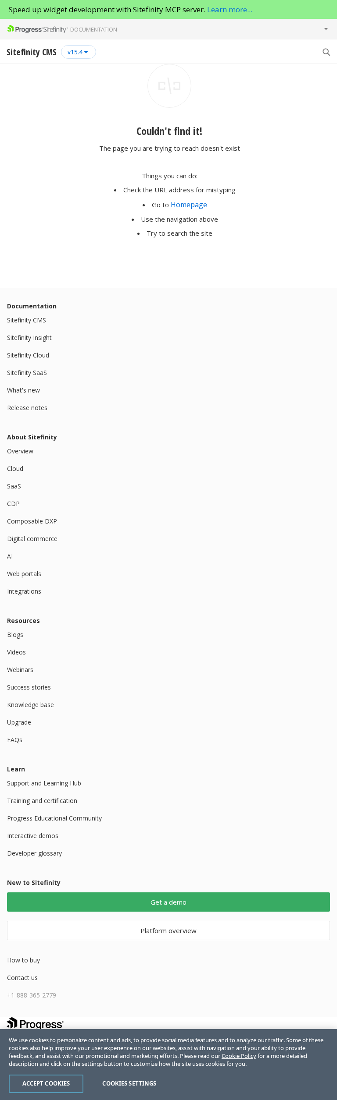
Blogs (15, 634)
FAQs (14, 740)
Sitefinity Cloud (28, 355)
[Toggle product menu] (326, 29)
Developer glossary (34, 853)
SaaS (14, 486)
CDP (13, 503)
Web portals (24, 573)
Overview (20, 451)
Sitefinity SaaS (27, 372)
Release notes (27, 407)
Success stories (29, 687)
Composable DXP (32, 521)
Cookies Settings (129, 1083)
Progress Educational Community (54, 818)
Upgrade (19, 722)
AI (10, 556)
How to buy (23, 960)
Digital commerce (32, 538)
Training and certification (42, 800)
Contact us (22, 977)
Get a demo (168, 902)
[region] (168, 1064)
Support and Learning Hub (44, 783)
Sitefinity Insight (29, 337)
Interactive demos (32, 835)
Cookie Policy (239, 1056)
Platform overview (168, 930)
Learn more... (229, 9)
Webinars (20, 669)
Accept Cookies (46, 1083)
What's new (23, 390)
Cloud (15, 468)
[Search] (326, 51)
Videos (16, 652)
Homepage (189, 204)
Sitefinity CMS (26, 320)
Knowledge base (30, 704)
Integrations (24, 591)
